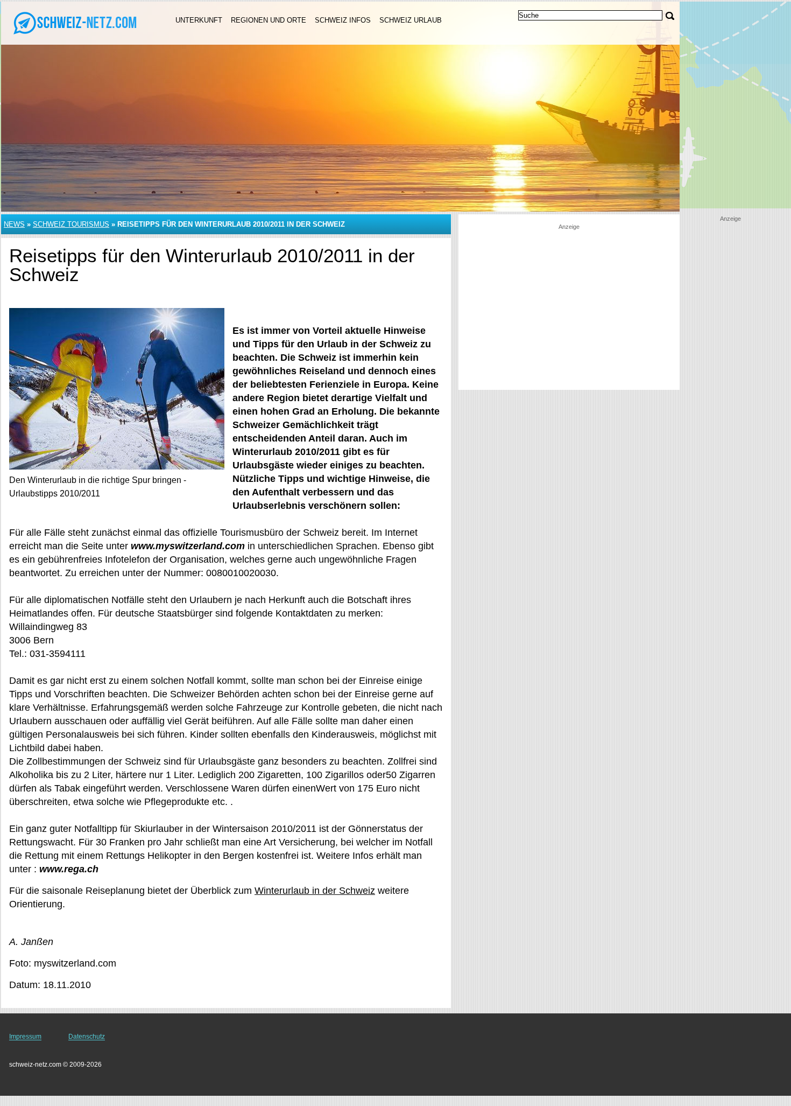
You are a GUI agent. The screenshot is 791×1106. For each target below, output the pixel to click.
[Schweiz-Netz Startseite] (75, 22)
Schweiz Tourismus (71, 224)
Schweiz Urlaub (410, 20)
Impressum (25, 1036)
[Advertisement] (569, 306)
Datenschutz (86, 1036)
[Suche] (670, 16)
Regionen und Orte (268, 20)
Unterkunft (198, 20)
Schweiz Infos (343, 20)
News (14, 224)
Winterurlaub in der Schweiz (315, 890)
